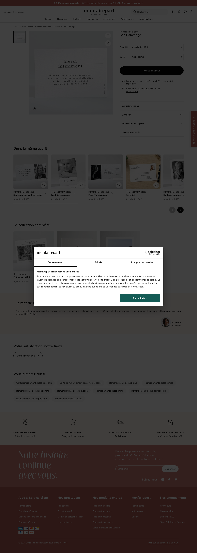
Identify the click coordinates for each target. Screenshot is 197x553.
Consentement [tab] (55, 262)
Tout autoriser (140, 298)
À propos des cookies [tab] (142, 262)
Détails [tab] (98, 262)
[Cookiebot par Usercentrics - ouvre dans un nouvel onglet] (147, 253)
